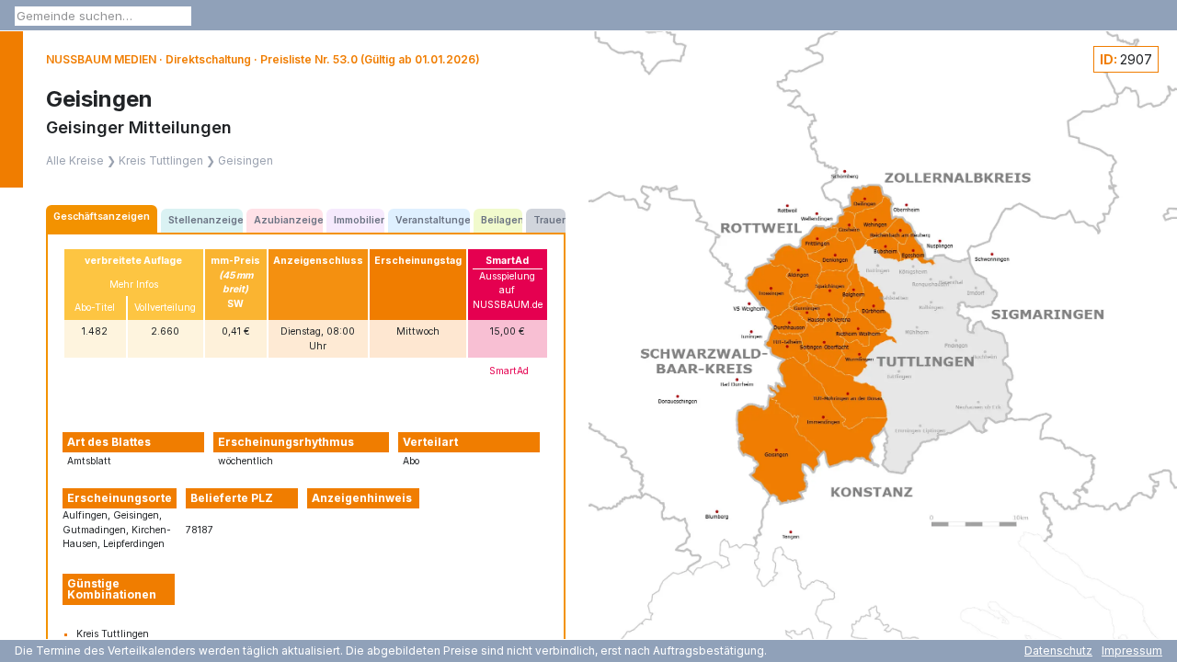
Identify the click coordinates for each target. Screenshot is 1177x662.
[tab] (101, 219)
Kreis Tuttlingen (161, 160)
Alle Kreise (75, 160)
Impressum (1132, 650)
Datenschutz (1058, 650)
